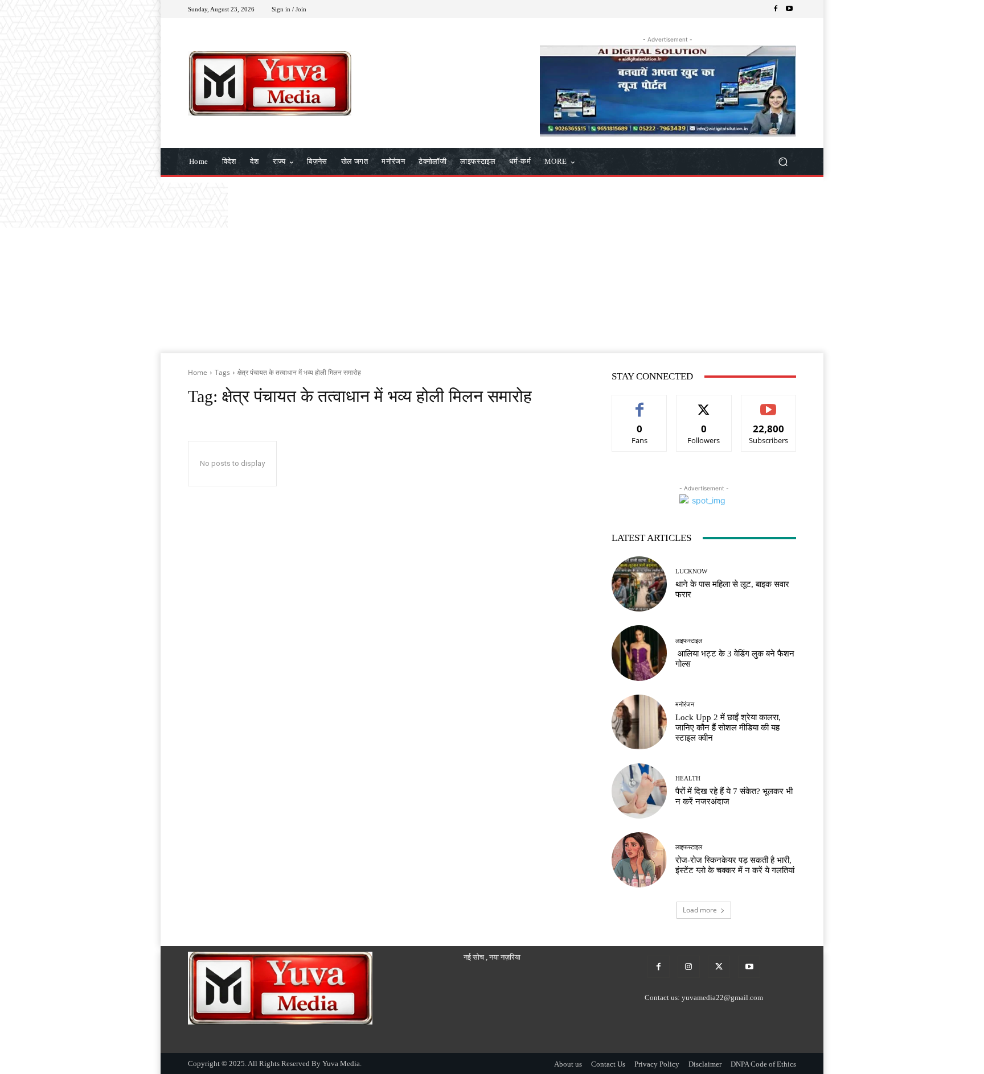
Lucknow (691, 571)
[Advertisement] (492, 268)
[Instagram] (689, 967)
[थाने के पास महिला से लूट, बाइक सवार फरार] (639, 584)
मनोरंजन (684, 704)
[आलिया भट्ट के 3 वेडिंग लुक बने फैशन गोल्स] (639, 652)
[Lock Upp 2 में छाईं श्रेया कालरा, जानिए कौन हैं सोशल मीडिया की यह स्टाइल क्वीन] (639, 722)
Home (197, 372)
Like (639, 403)
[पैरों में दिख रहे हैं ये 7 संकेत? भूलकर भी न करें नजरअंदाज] (639, 791)
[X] (719, 967)
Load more (700, 910)
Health (687, 778)
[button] (782, 161)
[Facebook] (775, 9)
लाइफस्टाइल (688, 641)
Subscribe (768, 403)
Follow (704, 403)
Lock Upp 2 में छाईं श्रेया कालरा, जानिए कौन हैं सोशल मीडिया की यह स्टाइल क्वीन (728, 727)
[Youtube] (789, 9)
